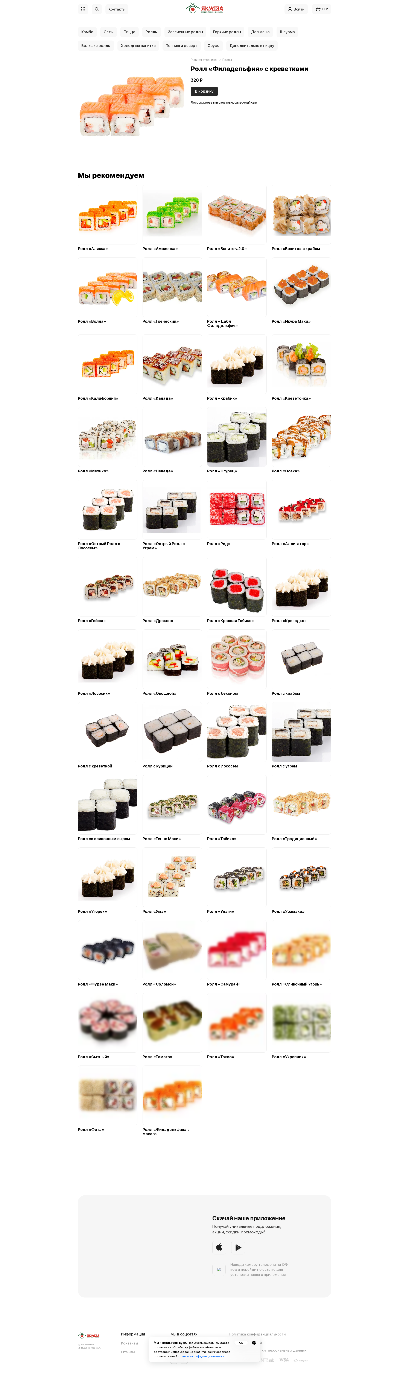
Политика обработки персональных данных (268, 1350)
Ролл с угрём (284, 766)
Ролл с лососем (222, 766)
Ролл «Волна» (92, 321)
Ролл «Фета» (91, 1129)
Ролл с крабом (286, 693)
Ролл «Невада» (158, 471)
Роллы (152, 32)
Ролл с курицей (158, 766)
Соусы (213, 45)
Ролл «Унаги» (220, 911)
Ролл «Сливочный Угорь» (297, 984)
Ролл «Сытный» (93, 1057)
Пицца (129, 32)
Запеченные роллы (185, 32)
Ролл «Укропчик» (289, 1057)
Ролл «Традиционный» (294, 839)
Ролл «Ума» (154, 911)
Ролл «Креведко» (289, 621)
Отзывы (128, 1352)
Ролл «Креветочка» (291, 398)
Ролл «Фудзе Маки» (98, 984)
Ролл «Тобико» (222, 839)
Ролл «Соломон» (159, 984)
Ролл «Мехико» (93, 471)
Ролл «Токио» (220, 1057)
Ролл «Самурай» (223, 984)
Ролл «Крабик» (222, 398)
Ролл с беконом (222, 693)
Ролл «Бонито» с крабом (296, 249)
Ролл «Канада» (158, 398)
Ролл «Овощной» (159, 693)
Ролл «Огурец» (222, 471)
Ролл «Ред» (219, 544)
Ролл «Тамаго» (157, 1057)
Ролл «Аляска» (93, 249)
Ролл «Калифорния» (98, 398)
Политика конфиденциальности (257, 1334)
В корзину (204, 91)
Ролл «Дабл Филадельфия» (222, 323)
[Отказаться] (254, 1342)
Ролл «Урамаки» (288, 911)
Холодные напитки (138, 45)
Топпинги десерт (181, 45)
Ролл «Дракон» (158, 621)
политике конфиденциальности (201, 1356)
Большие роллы (96, 45)
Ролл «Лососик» (94, 693)
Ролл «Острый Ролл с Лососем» (99, 546)
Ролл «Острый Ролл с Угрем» (164, 546)
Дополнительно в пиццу (252, 45)
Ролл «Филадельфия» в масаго (166, 1131)
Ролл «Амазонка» (160, 249)
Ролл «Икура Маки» (291, 321)
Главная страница (204, 60)
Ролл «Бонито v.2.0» (227, 249)
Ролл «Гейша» (92, 621)
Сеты (108, 32)
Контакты (129, 1343)
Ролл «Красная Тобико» (230, 621)
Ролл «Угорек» (92, 911)
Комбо (87, 32)
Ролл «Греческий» (161, 321)
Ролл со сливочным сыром (104, 839)
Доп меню (260, 32)
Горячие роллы (227, 32)
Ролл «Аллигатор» (290, 544)
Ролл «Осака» (286, 471)
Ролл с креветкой (95, 766)
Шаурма (287, 32)
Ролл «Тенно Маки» (162, 839)
